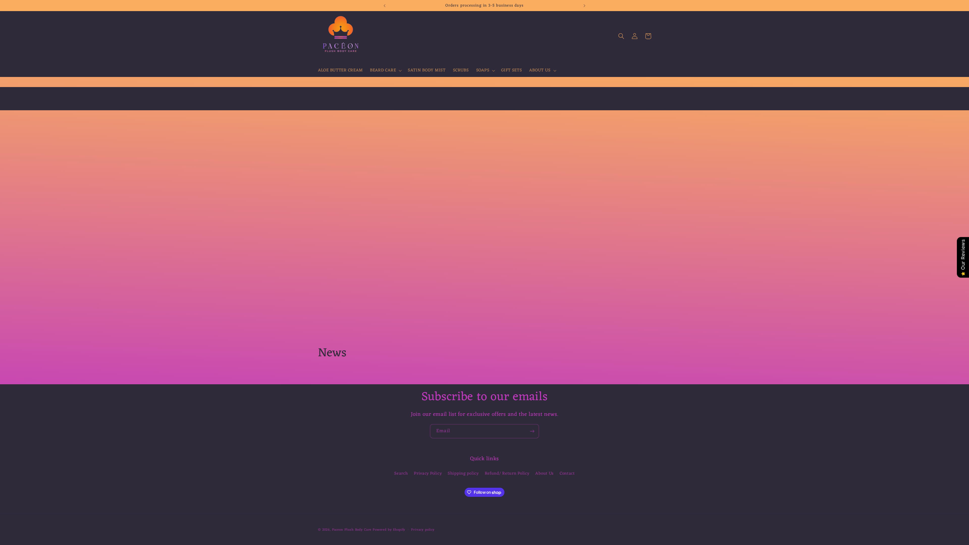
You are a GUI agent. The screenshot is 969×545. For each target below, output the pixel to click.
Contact (567, 473)
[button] (385, 70)
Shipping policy (463, 473)
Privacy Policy (428, 473)
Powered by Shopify (389, 530)
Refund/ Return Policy (507, 473)
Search (401, 473)
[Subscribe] (532, 431)
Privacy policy (423, 530)
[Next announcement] (584, 5)
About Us (544, 473)
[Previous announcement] (384, 5)
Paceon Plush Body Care (351, 530)
